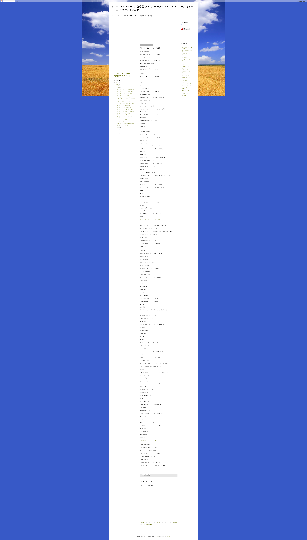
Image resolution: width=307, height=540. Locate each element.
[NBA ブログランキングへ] (185, 30)
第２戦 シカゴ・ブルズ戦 (122, 125)
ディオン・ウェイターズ (187, 82)
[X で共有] (146, 475)
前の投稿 (175, 522)
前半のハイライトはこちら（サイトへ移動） (150, 219)
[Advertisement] (152, 32)
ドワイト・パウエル (186, 85)
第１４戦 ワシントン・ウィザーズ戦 (125, 91)
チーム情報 (184, 80)
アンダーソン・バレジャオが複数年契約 (125, 123)
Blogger (169, 536)
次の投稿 (142, 522)
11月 (118, 87)
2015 (117, 82)
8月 (118, 131)
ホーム (158, 522)
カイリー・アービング (186, 68)
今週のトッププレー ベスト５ (123, 101)
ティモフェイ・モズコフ (187, 83)
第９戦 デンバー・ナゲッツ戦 (123, 105)
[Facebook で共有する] (148, 475)
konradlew (157, 536)
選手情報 (184, 95)
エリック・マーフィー (186, 66)
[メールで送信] (143, 475)
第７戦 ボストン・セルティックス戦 (125, 109)
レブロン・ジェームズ (186, 93)
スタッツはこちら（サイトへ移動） (148, 440)
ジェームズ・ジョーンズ (187, 75)
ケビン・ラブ (185, 69)
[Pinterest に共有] (149, 475)
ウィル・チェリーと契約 (122, 119)
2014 (117, 84)
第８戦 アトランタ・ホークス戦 (124, 107)
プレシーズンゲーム (186, 87)
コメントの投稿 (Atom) (147, 524)
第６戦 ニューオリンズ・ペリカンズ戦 (125, 111)
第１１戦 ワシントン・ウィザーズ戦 (125, 97)
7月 (118, 133)
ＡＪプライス (185, 56)
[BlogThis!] (145, 475)
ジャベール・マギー (186, 77)
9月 (118, 129)
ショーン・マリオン (186, 79)
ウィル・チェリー (186, 64)
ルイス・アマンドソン (186, 92)
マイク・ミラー (185, 88)
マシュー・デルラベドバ (187, 90)
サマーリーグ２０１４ (186, 74)
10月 (118, 127)
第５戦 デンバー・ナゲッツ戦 (123, 113)
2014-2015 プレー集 (186, 46)
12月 (118, 86)
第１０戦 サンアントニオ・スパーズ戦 (125, 103)
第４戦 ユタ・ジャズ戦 (122, 114)
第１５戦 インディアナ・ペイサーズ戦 (125, 89)
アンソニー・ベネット (186, 57)
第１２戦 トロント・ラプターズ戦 (124, 95)
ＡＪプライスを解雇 (121, 121)
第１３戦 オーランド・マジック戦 (124, 93)
